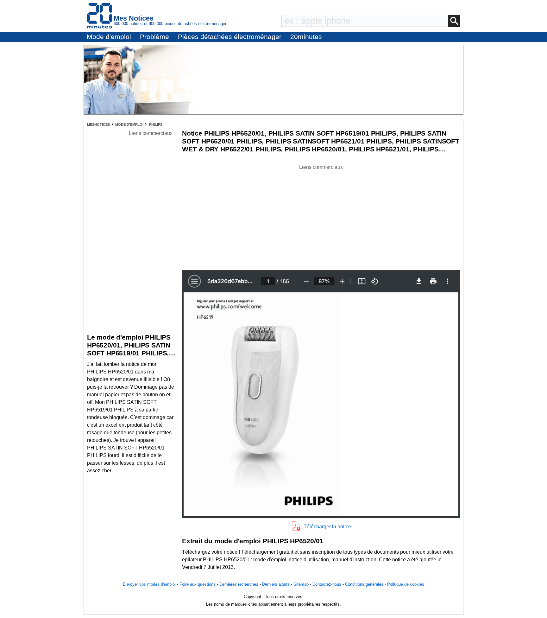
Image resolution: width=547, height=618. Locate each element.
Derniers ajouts (276, 584)
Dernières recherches (238, 584)
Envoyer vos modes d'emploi (149, 584)
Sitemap (301, 584)
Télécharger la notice (327, 526)
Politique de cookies (405, 584)
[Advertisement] (321, 215)
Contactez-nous (326, 584)
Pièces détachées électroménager (229, 36)
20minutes (306, 36)
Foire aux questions (197, 584)
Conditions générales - (366, 584)
